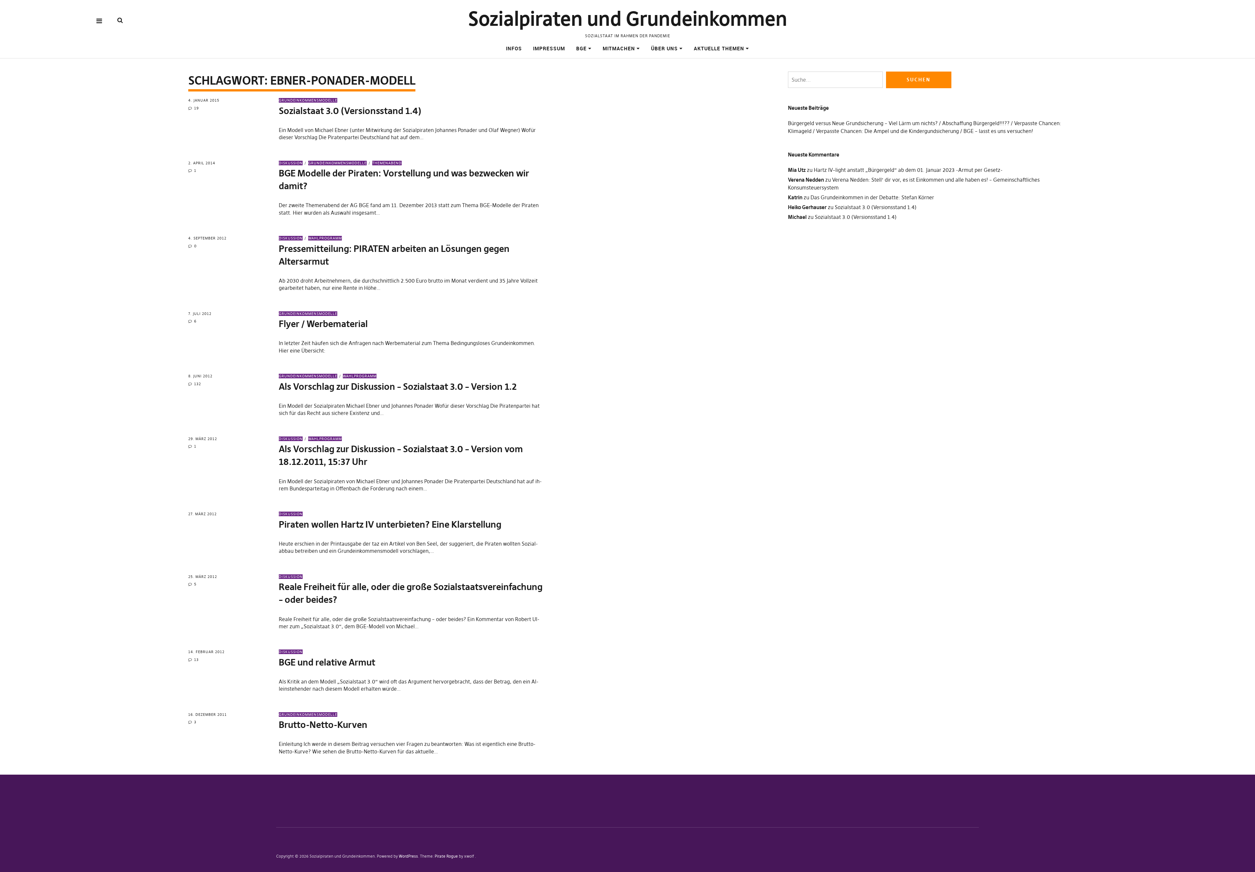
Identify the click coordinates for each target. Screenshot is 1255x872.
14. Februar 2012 (206, 652)
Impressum (549, 48)
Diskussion (291, 163)
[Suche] (120, 20)
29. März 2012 (202, 438)
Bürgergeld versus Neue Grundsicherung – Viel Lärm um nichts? (863, 123)
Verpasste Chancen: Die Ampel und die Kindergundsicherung (887, 131)
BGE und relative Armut (327, 662)
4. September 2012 (207, 238)
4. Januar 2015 (203, 100)
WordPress (408, 856)
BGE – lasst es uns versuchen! (998, 131)
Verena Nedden (806, 179)
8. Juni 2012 (200, 376)
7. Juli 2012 (199, 313)
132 (197, 384)
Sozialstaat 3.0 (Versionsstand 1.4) (350, 111)
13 (196, 659)
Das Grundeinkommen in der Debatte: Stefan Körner (872, 197)
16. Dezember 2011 (207, 714)
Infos (514, 48)
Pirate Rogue (446, 856)
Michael (797, 217)
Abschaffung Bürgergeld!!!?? (976, 123)
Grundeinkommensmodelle (308, 100)
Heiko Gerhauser (807, 207)
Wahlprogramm (325, 238)
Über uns (664, 48)
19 (196, 108)
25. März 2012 (202, 576)
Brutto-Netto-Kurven (323, 725)
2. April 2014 (201, 163)
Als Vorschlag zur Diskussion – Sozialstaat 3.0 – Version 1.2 (398, 386)
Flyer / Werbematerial (323, 324)
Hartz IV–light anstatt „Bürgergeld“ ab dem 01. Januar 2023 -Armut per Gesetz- (908, 170)
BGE (581, 48)
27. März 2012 (202, 514)
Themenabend (387, 163)
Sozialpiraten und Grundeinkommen (627, 19)
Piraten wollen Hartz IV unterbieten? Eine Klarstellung (390, 524)
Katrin (795, 197)
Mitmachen (619, 48)
